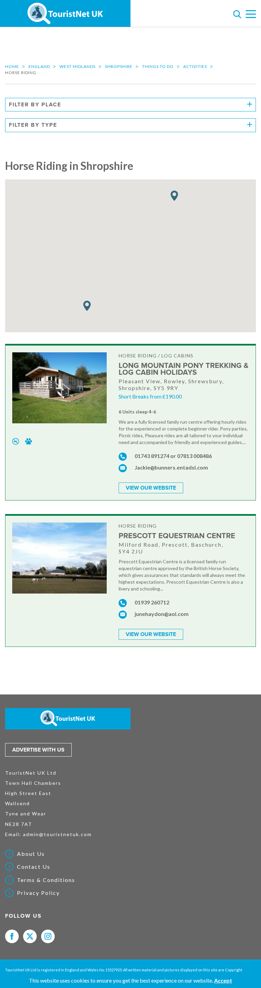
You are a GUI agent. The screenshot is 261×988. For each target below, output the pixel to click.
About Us (31, 854)
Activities (195, 66)
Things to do (158, 66)
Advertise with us (38, 749)
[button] (87, 306)
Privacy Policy (38, 893)
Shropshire (119, 66)
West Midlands (77, 66)
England (39, 66)
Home (12, 66)
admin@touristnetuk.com (57, 834)
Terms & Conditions (46, 880)
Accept (223, 980)
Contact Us (33, 867)
